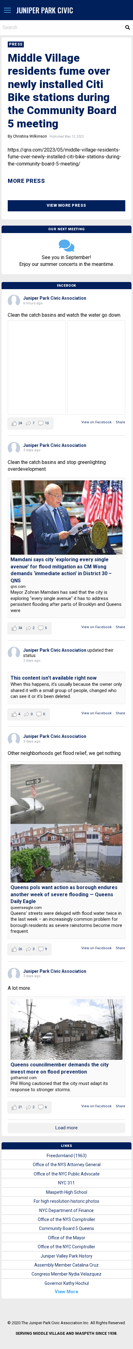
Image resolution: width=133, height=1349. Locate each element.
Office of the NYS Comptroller (66, 1219)
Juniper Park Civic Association (54, 298)
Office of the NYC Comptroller (66, 1246)
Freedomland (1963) (67, 1155)
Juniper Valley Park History (66, 1256)
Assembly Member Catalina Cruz (66, 1265)
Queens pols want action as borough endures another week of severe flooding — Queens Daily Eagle (64, 894)
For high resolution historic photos (66, 1201)
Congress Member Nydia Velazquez (66, 1274)
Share (120, 422)
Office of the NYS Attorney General (67, 1164)
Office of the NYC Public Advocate (67, 1173)
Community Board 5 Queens (66, 1228)
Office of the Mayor (66, 1237)
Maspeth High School (66, 1192)
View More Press (66, 205)
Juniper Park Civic (44, 10)
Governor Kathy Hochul (67, 1283)
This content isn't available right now (54, 678)
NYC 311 (66, 1182)
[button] (7, 10)
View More (66, 1291)
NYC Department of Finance (66, 1210)
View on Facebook (96, 422)
